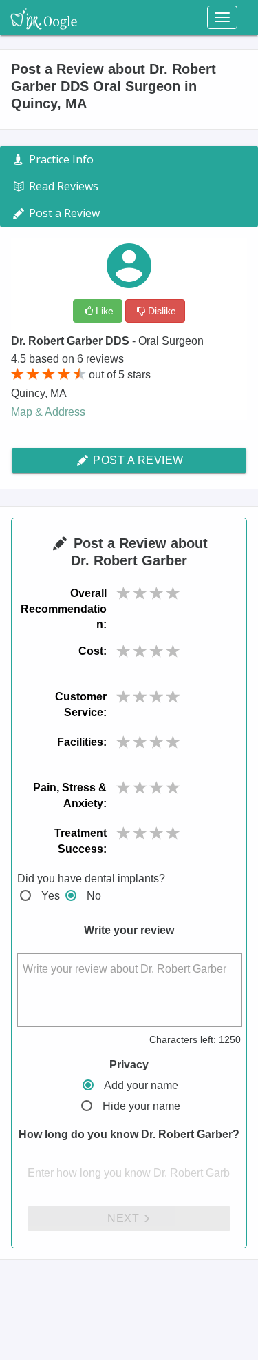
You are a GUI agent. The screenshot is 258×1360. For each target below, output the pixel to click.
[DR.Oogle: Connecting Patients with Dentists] (43, 17)
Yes (50, 896)
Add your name (141, 1085)
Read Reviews (62, 186)
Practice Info (60, 159)
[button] (124, 593)
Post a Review (137, 460)
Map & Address (48, 412)
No (94, 896)
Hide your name (141, 1106)
